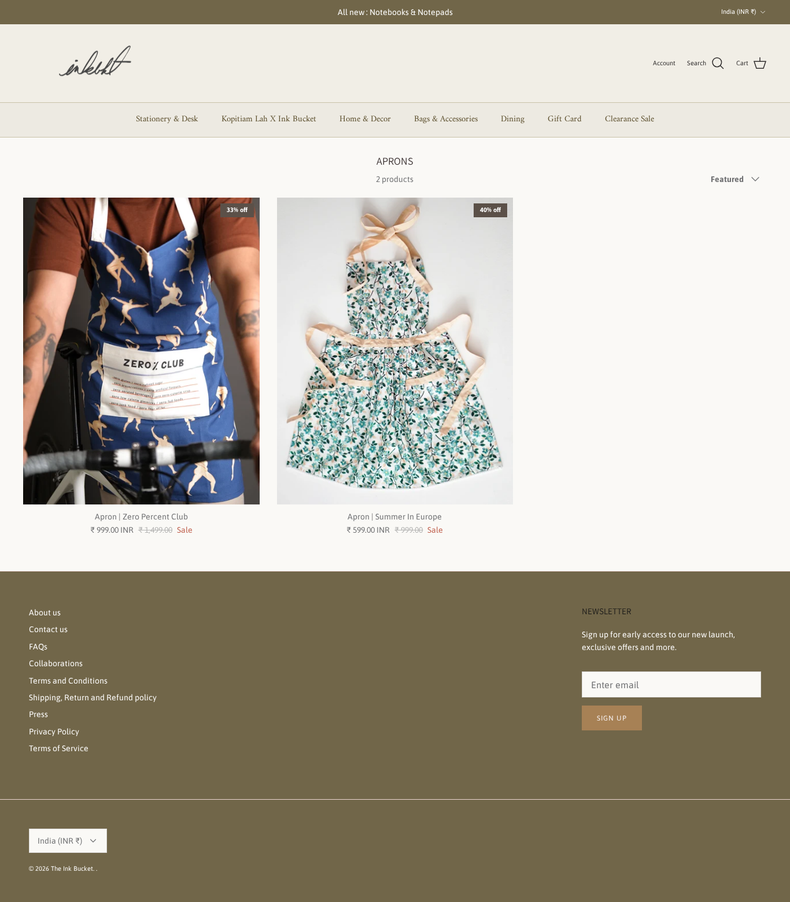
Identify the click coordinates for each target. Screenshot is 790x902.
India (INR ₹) (738, 11)
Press (38, 714)
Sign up (612, 718)
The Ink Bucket (72, 868)
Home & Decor (365, 119)
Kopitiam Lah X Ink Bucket (269, 119)
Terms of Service (58, 748)
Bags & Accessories (446, 119)
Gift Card (565, 119)
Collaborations (56, 663)
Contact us (48, 629)
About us (45, 612)
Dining (513, 119)
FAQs (38, 646)
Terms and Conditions (68, 680)
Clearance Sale (629, 119)
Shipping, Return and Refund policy (93, 697)
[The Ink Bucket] (92, 63)
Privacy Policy (54, 731)
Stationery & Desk (167, 119)
